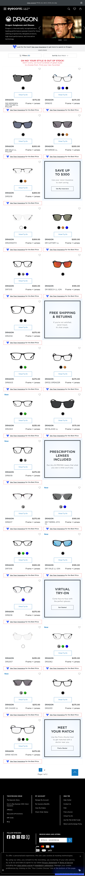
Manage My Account (42, 800)
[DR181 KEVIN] (23, 729)
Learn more (42, 50)
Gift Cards (10, 818)
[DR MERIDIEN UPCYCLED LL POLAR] (23, 78)
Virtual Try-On (23, 95)
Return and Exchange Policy (73, 824)
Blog (8, 821)
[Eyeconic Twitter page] (13, 838)
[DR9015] (62, 78)
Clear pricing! (31, 3)
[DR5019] (23, 171)
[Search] (69, 9)
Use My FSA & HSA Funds (72, 820)
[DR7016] (23, 543)
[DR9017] (23, 496)
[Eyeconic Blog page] (27, 839)
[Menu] (5, 9)
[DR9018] (23, 589)
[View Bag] (80, 9)
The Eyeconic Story (13, 800)
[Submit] (69, 840)
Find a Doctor (62, 748)
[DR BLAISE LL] (62, 403)
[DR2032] (23, 310)
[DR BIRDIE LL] (62, 124)
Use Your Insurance (17, 110)
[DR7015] (23, 264)
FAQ (65, 808)
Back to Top (75, 772)
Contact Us (67, 804)
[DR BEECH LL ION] (62, 264)
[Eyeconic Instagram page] (18, 838)
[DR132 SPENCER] (62, 357)
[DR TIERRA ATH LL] (62, 496)
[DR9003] (23, 357)
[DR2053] (62, 682)
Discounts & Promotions (15, 814)
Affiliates (10, 810)
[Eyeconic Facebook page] (8, 838)
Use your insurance (39, 47)
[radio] (23, 88)
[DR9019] (23, 450)
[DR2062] (62, 636)
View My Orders (40, 808)
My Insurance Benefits (42, 804)
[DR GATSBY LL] (62, 217)
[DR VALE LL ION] (62, 543)
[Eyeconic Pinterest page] (23, 838)
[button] (74, 9)
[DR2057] (23, 636)
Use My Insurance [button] (62, 189)
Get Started (62, 607)
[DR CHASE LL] (23, 682)
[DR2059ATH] (23, 217)
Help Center (67, 800)
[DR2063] (23, 403)
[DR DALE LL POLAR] (23, 124)
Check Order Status (41, 812)
